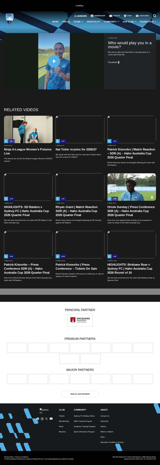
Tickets (61, 416)
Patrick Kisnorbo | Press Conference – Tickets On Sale (76, 266)
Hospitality (93, 22)
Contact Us (104, 416)
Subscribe (104, 421)
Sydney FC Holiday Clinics (84, 416)
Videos (66, 22)
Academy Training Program (85, 426)
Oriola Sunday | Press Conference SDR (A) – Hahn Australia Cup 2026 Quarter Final (131, 211)
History (103, 426)
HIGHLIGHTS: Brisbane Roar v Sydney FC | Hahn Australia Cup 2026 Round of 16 (129, 268)
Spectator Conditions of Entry (112, 442)
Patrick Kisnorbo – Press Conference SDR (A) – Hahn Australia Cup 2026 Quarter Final (27, 268)
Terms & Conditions (21, 457)
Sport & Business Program (84, 432)
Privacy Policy (9, 457)
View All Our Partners (80, 394)
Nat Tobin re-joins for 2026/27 (76, 149)
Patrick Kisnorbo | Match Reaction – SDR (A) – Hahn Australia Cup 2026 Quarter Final (131, 153)
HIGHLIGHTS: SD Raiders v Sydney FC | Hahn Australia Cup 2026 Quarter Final (26, 211)
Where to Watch (106, 432)
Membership (64, 421)
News (55, 22)
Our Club (128, 22)
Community (110, 22)
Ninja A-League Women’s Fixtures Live (28, 151)
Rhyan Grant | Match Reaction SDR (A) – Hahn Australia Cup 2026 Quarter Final (77, 211)
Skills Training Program (83, 421)
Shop (102, 437)
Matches (62, 432)
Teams (77, 22)
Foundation (147, 22)
